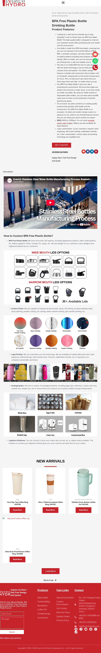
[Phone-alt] (95, 67)
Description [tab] (8, 172)
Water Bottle (62, 13)
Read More (17, 510)
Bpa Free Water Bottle (76, 13)
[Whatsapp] (95, 61)
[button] (63, 2)
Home (54, 13)
